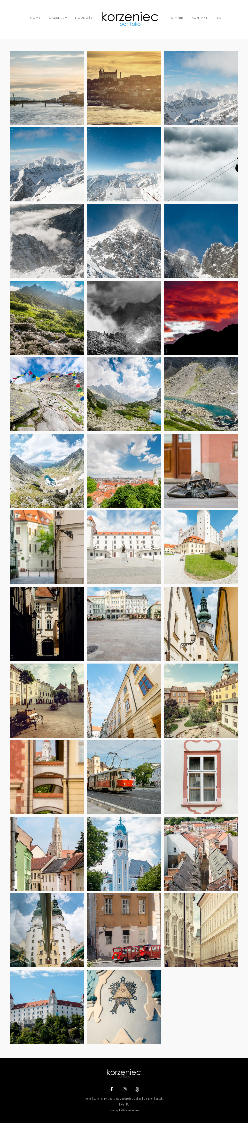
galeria (56, 17)
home (35, 17)
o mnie (177, 17)
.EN (218, 17)
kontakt (200, 17)
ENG (121, 1104)
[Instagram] (124, 1090)
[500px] (137, 1090)
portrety (114, 1098)
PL (127, 1104)
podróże (84, 17)
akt (105, 1098)
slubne (137, 1098)
